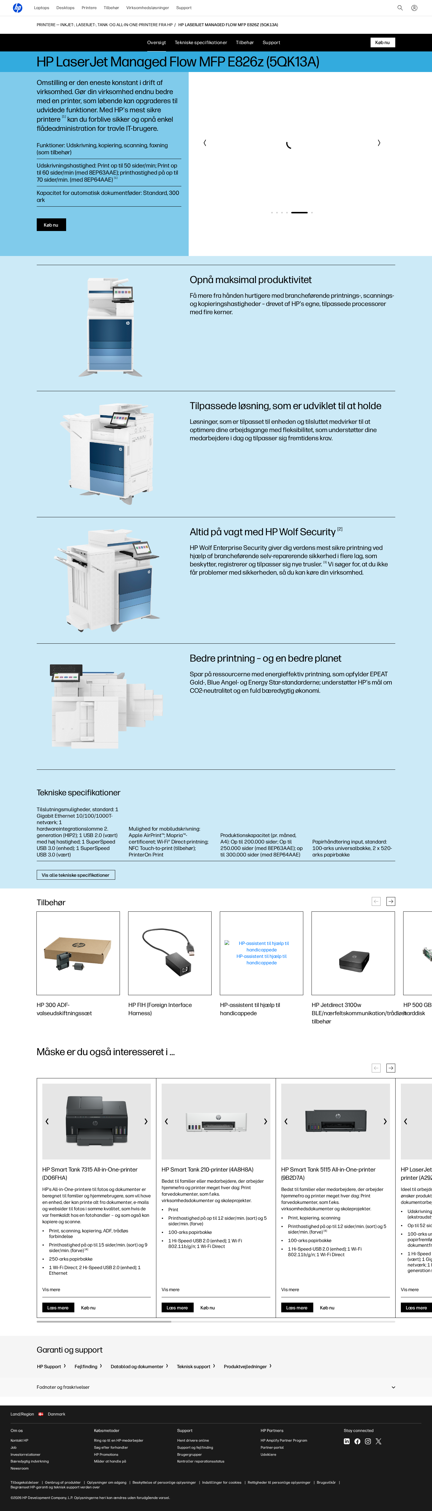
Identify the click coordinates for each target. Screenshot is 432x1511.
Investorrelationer (26, 1455)
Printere (89, 7)
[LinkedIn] (347, 1441)
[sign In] (414, 8)
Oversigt (156, 42)
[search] (400, 8)
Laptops (41, 7)
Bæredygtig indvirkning (30, 1461)
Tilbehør (111, 7)
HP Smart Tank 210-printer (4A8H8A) (207, 1169)
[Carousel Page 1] (272, 212)
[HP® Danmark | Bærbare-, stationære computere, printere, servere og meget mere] (18, 8)
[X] (378, 1441)
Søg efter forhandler (111, 1447)
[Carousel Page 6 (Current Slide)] (304, 212)
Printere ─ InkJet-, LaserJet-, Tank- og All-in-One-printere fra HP (105, 25)
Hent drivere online (193, 1440)
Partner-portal (272, 1447)
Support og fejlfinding (195, 1447)
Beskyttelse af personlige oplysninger (164, 1482)
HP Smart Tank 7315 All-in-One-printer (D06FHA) (90, 1173)
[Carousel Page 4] (287, 212)
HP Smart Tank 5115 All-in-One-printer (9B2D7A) (328, 1173)
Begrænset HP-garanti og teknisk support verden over (55, 1487)
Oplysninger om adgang (106, 1482)
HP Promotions (106, 1455)
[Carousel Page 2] (277, 212)
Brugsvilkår (326, 1482)
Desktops (65, 7)
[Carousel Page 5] (292, 212)
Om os (17, 1430)
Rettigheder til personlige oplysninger (279, 1482)
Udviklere (268, 1455)
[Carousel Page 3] (282, 212)
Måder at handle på (110, 1461)
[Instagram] (368, 1441)
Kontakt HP (19, 1440)
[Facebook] (357, 1441)
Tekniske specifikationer (201, 42)
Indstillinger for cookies (222, 1482)
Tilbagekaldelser (25, 1482)
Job (13, 1447)
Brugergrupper (189, 1455)
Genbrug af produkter (63, 1482)
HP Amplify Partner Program (284, 1440)
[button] (205, 142)
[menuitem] (42, 8)
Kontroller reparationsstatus (201, 1461)
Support (184, 7)
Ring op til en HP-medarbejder (118, 1440)
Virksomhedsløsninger (147, 7)
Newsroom (20, 1468)
